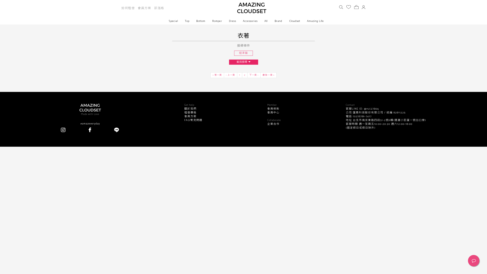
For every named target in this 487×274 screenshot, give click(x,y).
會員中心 (273, 113)
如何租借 (128, 8)
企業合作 (273, 124)
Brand (278, 21)
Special (173, 21)
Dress (232, 21)
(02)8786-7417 (362, 116)
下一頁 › (254, 75)
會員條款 (273, 109)
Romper (217, 21)
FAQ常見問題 (193, 120)
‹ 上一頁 (230, 75)
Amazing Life (315, 21)
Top (187, 21)
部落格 (159, 8)
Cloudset (294, 21)
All (266, 21)
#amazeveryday (90, 124)
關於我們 (190, 109)
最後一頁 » (269, 75)
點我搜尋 (242, 62)
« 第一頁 (217, 75)
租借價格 (190, 113)
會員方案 (144, 8)
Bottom (200, 21)
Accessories (250, 21)
